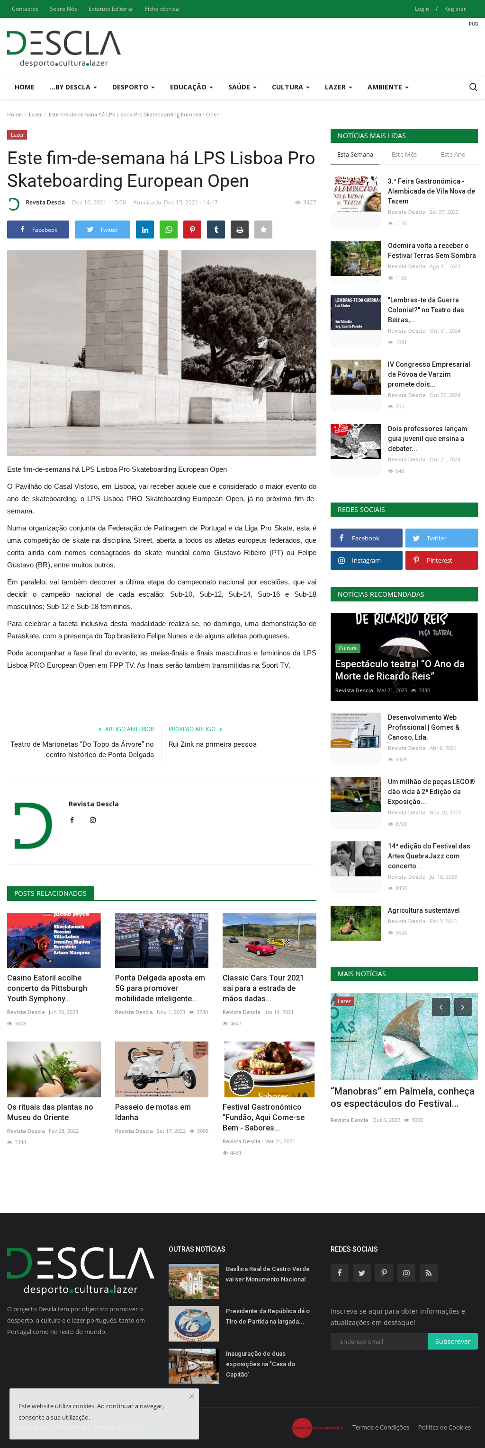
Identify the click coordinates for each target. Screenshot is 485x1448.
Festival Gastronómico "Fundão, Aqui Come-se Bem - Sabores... (264, 1117)
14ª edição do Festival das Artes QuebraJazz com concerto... (429, 856)
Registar (455, 9)
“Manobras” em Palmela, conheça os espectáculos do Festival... (403, 1097)
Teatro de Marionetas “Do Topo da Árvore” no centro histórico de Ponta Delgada (82, 749)
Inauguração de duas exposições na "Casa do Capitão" (260, 1364)
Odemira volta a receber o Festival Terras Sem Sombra (432, 250)
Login (422, 9)
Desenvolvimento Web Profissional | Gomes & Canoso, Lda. (423, 727)
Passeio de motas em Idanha (153, 1112)
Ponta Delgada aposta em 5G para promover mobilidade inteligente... (160, 988)
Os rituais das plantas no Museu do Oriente (50, 1112)
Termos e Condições (380, 1427)
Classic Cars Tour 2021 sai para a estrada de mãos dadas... (263, 988)
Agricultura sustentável (424, 910)
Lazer (35, 114)
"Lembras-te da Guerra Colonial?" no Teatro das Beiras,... (426, 310)
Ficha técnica (162, 9)
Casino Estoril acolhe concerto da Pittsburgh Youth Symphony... (47, 988)
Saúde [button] (240, 86)
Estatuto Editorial (111, 9)
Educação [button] (189, 86)
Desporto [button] (131, 86)
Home (25, 86)
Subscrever (453, 1341)
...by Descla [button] (71, 86)
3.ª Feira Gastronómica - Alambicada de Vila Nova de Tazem (431, 191)
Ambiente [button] (386, 86)
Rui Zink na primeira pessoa (213, 744)
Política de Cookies (444, 1427)
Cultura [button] (288, 86)
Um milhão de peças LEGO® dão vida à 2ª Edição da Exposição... (431, 791)
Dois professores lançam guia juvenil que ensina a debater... (427, 438)
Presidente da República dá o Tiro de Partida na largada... (268, 1316)
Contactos (25, 9)
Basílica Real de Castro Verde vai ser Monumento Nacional (268, 1274)
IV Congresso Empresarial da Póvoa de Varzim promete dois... (429, 374)
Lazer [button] (336, 86)
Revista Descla (45, 202)
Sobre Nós (63, 9)
